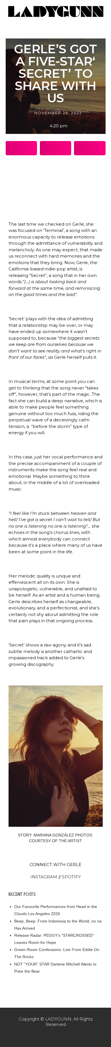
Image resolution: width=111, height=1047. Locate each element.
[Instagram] (55, 1035)
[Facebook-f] (43, 1035)
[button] (21, 148)
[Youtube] (67, 1035)
